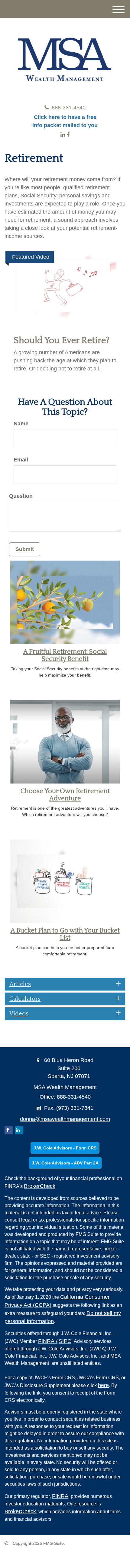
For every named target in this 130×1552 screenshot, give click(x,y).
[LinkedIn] (62, 135)
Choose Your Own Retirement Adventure (65, 794)
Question (21, 496)
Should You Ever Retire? (62, 340)
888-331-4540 (69, 108)
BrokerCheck (39, 1186)
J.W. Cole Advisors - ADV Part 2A (65, 1163)
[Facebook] (68, 135)
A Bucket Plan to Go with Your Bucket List (65, 934)
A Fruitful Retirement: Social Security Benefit (65, 655)
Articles (20, 984)
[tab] (65, 984)
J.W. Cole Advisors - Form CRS (65, 1148)
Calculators (25, 999)
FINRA (47, 1341)
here (103, 1385)
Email (21, 460)
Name (21, 424)
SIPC (65, 1341)
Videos (18, 1013)
